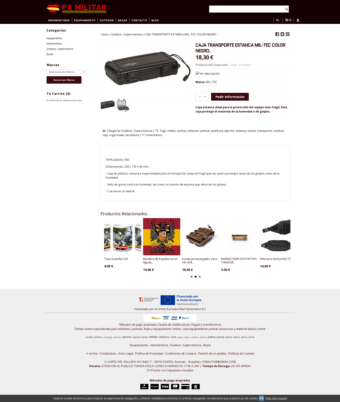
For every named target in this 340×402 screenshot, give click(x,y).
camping (108, 337)
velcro (244, 337)
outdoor (278, 131)
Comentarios (153, 135)
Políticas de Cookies (241, 353)
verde (251, 337)
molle (173, 337)
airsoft (89, 337)
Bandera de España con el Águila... (160, 260)
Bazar (122, 20)
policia (181, 131)
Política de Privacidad (149, 353)
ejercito (229, 131)
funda (145, 337)
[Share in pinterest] (287, 34)
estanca (241, 131)
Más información (276, 398)
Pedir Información (230, 96)
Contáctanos (107, 353)
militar (172, 131)
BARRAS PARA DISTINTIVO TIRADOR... (239, 260)
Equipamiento (84, 20)
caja (105, 135)
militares (193, 131)
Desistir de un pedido (212, 353)
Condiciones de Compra (180, 353)
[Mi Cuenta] (297, 20)
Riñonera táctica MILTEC (276, 259)
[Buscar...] (277, 20)
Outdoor (107, 20)
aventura (217, 131)
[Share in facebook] (277, 34)
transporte (264, 131)
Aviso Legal (125, 353)
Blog (155, 20)
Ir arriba (91, 353)
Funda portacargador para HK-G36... (199, 260)
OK (261, 398)
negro (186, 337)
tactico (236, 337)
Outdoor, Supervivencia (59, 48)
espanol (137, 337)
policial (204, 131)
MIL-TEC (211, 82)
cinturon (117, 337)
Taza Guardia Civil (116, 259)
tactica (251, 131)
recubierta (132, 135)
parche (203, 337)
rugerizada (116, 135)
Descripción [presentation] (120, 149)
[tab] (118, 150)
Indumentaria (59, 20)
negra (180, 337)
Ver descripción (209, 73)
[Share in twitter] (282, 34)
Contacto (139, 20)
